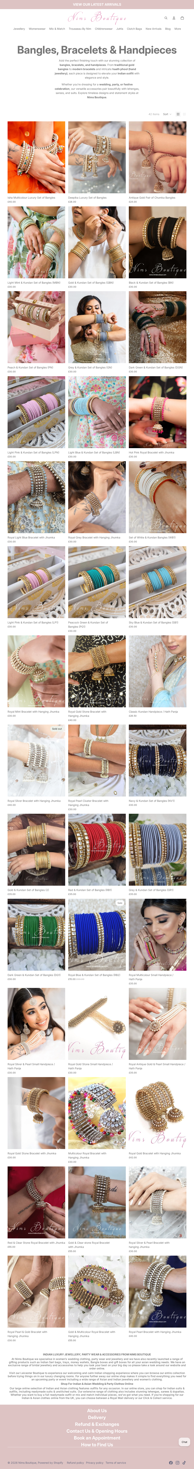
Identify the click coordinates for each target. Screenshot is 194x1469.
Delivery (97, 1417)
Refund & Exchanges (97, 1424)
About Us (97, 1410)
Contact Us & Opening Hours (97, 1431)
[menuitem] (177, 29)
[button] (167, 114)
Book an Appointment (97, 1438)
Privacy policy (94, 1462)
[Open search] (166, 18)
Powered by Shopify (50, 1462)
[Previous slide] (13, 157)
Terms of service (116, 1462)
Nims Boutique (27, 1462)
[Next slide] (59, 157)
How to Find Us (97, 1444)
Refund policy (75, 1462)
